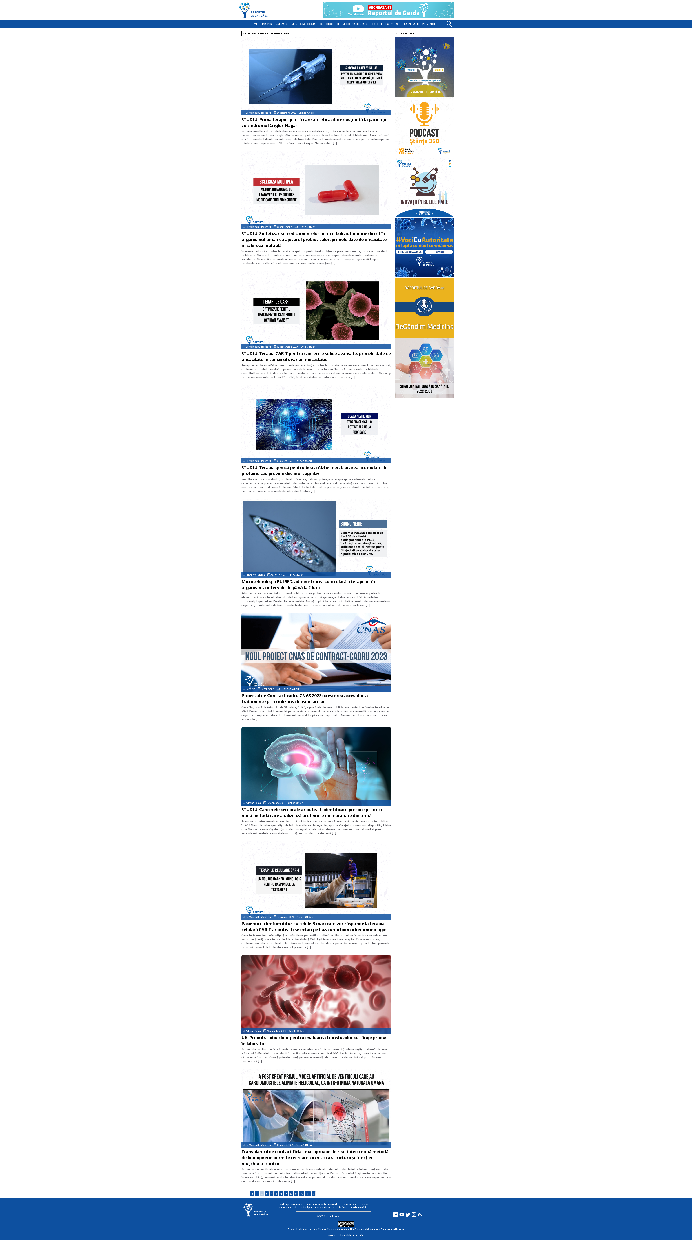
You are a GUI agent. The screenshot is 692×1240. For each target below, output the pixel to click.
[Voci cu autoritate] (424, 276)
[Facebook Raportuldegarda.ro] (395, 1216)
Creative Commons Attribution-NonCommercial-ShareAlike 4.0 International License (361, 1229)
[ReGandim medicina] (424, 336)
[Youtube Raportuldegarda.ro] (401, 1216)
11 (308, 1194)
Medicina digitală (355, 24)
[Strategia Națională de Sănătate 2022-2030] (424, 397)
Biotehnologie (329, 24)
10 (301, 1194)
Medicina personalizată (271, 24)
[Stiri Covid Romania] (424, 95)
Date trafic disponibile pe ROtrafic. (346, 1235)
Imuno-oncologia (303, 24)
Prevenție (429, 24)
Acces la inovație (407, 24)
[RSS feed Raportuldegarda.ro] (420, 1216)
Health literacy (382, 24)
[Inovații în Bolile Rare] (424, 216)
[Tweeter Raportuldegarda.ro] (408, 1216)
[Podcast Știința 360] (424, 156)
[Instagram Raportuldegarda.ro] (414, 1216)
